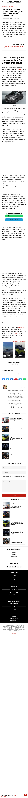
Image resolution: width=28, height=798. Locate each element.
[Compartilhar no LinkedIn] (11, 379)
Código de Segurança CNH (14, 601)
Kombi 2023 (14, 611)
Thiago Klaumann (13, 386)
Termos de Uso (14, 563)
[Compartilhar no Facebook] (3, 379)
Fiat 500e (19, 69)
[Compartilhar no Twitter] (7, 379)
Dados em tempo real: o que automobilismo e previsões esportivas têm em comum (16, 456)
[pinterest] (14, 407)
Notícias (11, 6)
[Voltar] (3, 350)
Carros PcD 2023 (14, 592)
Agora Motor (5, 6)
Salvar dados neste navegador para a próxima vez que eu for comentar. (14, 477)
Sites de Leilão (14, 599)
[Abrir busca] (25, 1)
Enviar (14, 495)
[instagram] (11, 407)
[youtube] (19, 407)
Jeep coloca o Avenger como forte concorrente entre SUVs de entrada (17, 438)
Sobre (14, 554)
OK (25, 794)
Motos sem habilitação (14, 596)
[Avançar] (25, 350)
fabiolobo (14, 633)
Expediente (14, 556)
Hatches (16, 373)
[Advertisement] (14, 159)
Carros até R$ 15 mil (14, 603)
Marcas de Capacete (14, 594)
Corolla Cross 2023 (14, 618)
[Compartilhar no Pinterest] (15, 379)
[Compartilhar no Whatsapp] (24, 379)
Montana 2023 (14, 614)
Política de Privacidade (14, 561)
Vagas (14, 558)
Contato (14, 552)
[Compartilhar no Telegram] (20, 379)
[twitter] (16, 407)
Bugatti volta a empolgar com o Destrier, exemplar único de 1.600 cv (17, 447)
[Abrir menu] (3, 2)
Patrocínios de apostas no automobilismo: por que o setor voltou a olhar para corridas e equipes (17, 420)
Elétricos (11, 373)
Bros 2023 (14, 616)
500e (6, 373)
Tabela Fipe (17, 333)
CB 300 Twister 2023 (14, 620)
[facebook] (9, 407)
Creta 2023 (14, 609)
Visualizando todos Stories (18, 341)
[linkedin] (21, 407)
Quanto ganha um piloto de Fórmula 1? (16, 429)
